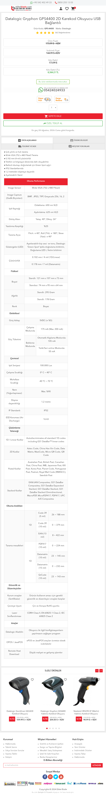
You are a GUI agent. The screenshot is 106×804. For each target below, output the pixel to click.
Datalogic (66, 29)
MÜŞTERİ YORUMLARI (78, 146)
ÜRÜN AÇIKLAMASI (27, 140)
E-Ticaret (48, 792)
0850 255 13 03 (65, 3)
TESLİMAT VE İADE (27, 146)
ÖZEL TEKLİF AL (54, 123)
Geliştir (41, 792)
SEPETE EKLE (53, 116)
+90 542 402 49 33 (42, 3)
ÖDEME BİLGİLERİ (79, 140)
